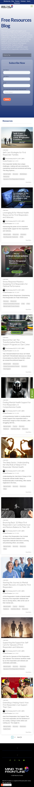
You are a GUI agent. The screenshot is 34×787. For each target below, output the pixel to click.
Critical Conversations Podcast (11, 303)
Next (18, 737)
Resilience (6, 429)
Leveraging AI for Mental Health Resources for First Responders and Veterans (16, 214)
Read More (28, 182)
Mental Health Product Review (11, 306)
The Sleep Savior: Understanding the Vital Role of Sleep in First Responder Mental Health (16, 464)
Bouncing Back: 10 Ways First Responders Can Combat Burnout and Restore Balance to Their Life (16, 524)
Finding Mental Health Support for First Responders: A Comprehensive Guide (17, 404)
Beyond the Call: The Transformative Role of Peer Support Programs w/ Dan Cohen (16, 342)
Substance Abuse (15, 429)
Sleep (5, 489)
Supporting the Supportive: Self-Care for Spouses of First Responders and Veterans (16, 644)
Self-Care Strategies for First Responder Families (14, 153)
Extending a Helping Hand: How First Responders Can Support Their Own (16, 704)
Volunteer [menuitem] (23, 1)
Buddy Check (7, 729)
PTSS (28, 303)
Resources (6, 176)
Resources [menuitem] (17, 3)
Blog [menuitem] (12, 1)
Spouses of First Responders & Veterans (14, 179)
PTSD (21, 237)
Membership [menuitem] (7, 1)
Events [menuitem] (28, 1)
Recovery (15, 174)
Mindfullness (23, 174)
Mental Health (7, 174)
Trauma (15, 426)
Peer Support (7, 369)
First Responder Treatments (11, 237)
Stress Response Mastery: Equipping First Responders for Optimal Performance (15, 283)
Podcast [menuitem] (17, 1)
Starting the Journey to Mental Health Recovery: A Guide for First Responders (17, 584)
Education (23, 234)
